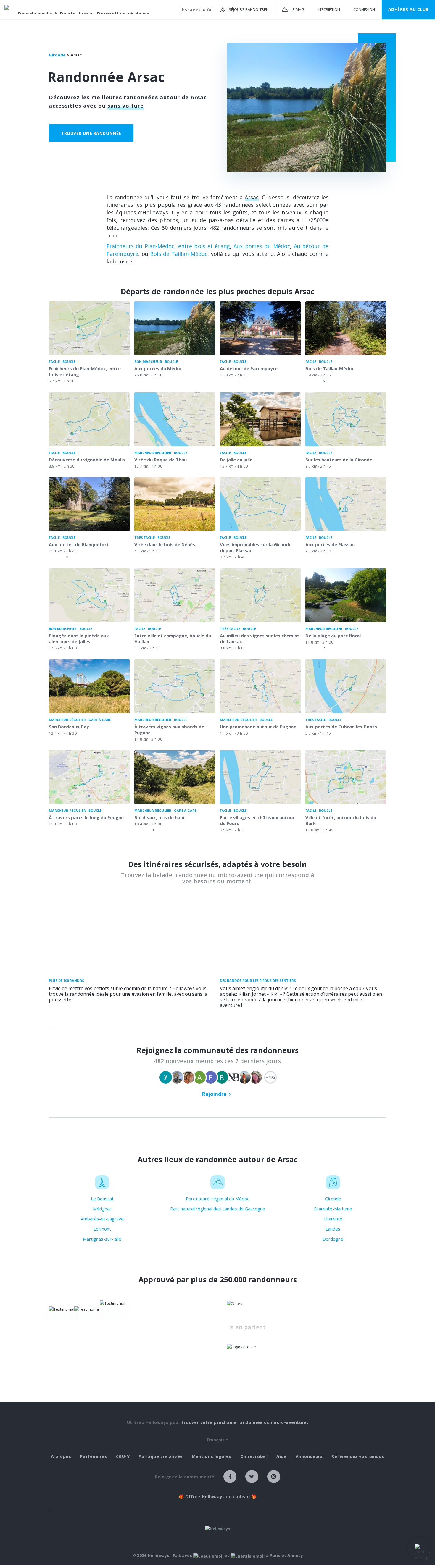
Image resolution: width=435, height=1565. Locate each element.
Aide (281, 1456)
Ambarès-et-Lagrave (102, 1219)
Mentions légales (211, 1456)
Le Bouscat (102, 1199)
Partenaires (93, 1456)
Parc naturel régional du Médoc (217, 1199)
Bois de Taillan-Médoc (178, 253)
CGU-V (123, 1456)
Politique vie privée (160, 1456)
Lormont (102, 1229)
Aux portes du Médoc (261, 246)
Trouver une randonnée (91, 133)
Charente (333, 1219)
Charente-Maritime (333, 1209)
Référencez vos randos (357, 1456)
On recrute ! (254, 1456)
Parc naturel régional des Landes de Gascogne (217, 1209)
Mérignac (102, 1209)
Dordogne (333, 1239)
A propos (61, 1456)
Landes (333, 1229)
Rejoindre (214, 1094)
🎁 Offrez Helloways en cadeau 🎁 (218, 1497)
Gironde (333, 1199)
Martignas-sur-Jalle (102, 1239)
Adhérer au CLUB (408, 9)
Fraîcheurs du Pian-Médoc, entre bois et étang (168, 246)
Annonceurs (309, 1456)
